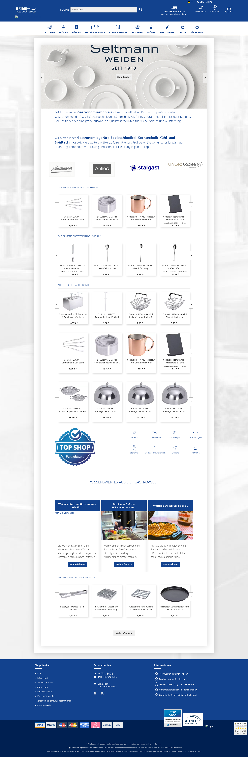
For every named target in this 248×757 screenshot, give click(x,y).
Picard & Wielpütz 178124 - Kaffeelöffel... (175, 267)
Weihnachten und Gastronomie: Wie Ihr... (77, 505)
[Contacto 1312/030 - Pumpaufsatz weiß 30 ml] (107, 301)
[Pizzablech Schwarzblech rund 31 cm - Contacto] (175, 594)
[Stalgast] (64, 170)
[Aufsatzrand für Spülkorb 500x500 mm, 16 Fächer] (141, 594)
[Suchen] (141, 9)
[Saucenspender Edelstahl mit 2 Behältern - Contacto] (73, 301)
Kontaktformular (45, 691)
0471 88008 (105, 673)
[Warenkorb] (229, 7)
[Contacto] (144, 170)
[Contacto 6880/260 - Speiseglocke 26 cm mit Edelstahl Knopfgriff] (141, 394)
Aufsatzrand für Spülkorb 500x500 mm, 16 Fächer (141, 608)
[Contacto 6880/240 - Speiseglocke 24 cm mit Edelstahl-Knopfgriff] (175, 394)
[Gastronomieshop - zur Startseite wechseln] (25, 10)
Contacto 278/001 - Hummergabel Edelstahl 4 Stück (73, 218)
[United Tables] (104, 170)
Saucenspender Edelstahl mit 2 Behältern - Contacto (73, 315)
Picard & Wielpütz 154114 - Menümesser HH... (73, 267)
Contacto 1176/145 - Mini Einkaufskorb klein (175, 315)
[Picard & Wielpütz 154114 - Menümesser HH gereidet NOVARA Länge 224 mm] (73, 253)
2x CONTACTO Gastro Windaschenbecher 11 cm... (107, 218)
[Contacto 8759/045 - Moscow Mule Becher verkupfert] (141, 204)
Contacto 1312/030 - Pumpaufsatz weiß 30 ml (107, 315)
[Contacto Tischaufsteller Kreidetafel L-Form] (175, 204)
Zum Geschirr (124, 77)
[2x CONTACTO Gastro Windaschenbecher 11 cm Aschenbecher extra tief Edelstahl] (107, 204)
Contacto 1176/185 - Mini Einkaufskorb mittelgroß (141, 315)
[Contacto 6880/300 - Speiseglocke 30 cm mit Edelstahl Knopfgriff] (107, 394)
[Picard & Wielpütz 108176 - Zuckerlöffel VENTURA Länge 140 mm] (107, 253)
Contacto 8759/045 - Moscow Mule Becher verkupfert (141, 218)
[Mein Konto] (215, 7)
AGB (39, 673)
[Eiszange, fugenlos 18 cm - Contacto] (73, 594)
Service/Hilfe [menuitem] (205, 1)
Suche (64, 9)
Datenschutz (43, 678)
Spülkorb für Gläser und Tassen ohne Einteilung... (107, 608)
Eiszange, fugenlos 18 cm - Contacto (73, 608)
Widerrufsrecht (44, 705)
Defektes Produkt (45, 682)
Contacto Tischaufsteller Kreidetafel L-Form (174, 218)
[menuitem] (103, 9)
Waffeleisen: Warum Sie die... (170, 505)
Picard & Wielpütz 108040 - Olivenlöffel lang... (141, 267)
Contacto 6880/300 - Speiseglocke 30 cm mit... (107, 410)
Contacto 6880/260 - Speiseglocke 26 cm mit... (141, 410)
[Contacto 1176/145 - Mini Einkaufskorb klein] (175, 301)
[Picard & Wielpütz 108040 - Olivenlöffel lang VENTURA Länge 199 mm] (141, 253)
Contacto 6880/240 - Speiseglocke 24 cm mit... (175, 410)
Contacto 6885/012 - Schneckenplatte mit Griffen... (73, 410)
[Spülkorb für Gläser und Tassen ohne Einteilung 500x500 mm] (107, 594)
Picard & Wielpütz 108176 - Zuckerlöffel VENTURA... (107, 267)
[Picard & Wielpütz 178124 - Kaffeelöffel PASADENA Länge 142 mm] (175, 253)
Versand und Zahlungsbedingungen (54, 700)
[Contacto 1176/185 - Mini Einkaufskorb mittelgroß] (141, 301)
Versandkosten (130, 744)
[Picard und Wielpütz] (184, 170)
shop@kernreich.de (107, 676)
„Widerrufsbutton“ (124, 633)
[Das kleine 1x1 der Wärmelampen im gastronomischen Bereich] (124, 525)
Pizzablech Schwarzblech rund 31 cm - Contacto (174, 608)
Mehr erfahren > (77, 564)
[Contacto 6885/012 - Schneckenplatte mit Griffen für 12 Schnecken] (73, 394)
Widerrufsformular (46, 696)
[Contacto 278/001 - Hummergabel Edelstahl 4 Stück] (73, 204)
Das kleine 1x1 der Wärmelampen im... (124, 505)
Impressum (42, 687)
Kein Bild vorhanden (64, 512)
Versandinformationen (173, 747)
